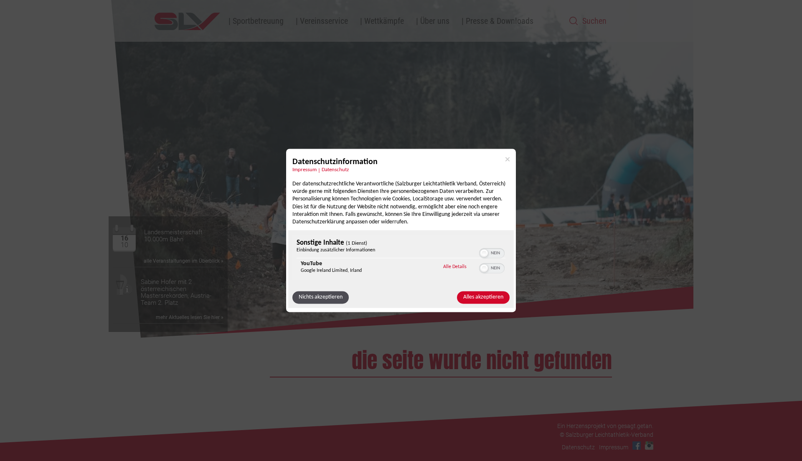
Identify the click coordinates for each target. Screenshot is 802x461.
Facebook (636, 445)
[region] (401, 259)
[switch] (491, 253)
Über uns (434, 21)
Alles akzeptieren (483, 297)
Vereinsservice (324, 21)
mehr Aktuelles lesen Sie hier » (189, 317)
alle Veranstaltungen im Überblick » (183, 261)
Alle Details (455, 267)
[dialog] (401, 230)
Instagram (649, 445)
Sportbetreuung (258, 21)
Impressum (304, 169)
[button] (484, 253)
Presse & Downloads (499, 21)
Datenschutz (335, 169)
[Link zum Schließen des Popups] (507, 159)
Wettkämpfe (384, 21)
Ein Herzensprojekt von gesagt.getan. (605, 426)
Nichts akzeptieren (321, 297)
